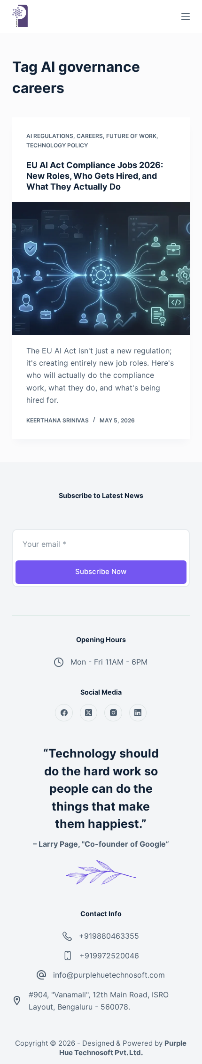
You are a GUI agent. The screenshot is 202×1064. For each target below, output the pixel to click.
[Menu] (185, 16)
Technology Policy (57, 145)
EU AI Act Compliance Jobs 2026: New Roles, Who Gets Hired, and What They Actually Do (94, 176)
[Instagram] (113, 713)
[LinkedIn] (138, 713)
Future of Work (131, 135)
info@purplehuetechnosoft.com (109, 975)
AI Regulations (49, 135)
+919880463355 (109, 936)
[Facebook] (64, 713)
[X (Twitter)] (89, 713)
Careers (90, 135)
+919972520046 (109, 955)
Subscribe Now (100, 571)
